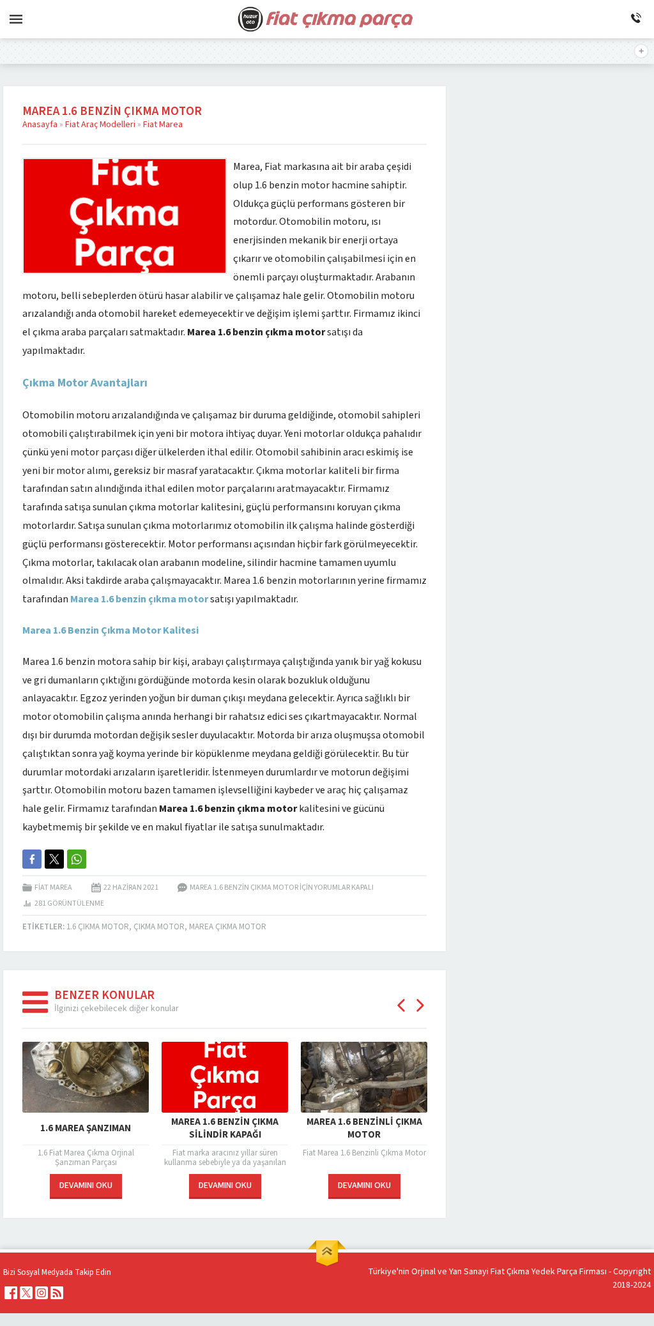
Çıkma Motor (159, 927)
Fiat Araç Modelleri (100, 124)
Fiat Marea (163, 124)
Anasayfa (39, 124)
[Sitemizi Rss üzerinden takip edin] (56, 1292)
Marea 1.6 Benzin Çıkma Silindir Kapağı (224, 1128)
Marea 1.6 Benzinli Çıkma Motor (364, 1128)
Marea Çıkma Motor (227, 927)
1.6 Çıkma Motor (97, 927)
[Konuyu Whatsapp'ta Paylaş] (76, 859)
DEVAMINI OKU (85, 1185)
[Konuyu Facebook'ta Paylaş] (32, 859)
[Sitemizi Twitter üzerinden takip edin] (26, 1292)
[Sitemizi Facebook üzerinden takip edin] (10, 1292)
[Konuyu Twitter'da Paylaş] (54, 859)
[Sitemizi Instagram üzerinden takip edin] (41, 1292)
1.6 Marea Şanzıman (85, 1128)
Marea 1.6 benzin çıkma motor (139, 599)
